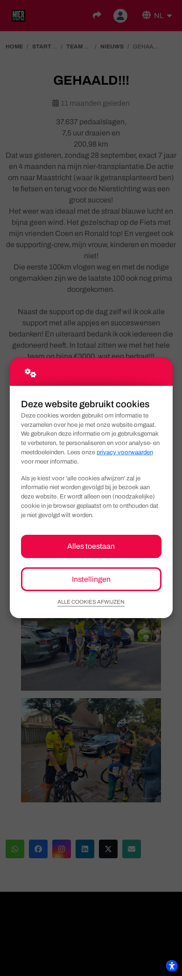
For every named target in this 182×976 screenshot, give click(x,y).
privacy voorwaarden (125, 452)
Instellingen (91, 579)
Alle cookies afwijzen (91, 602)
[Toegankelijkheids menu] (171, 965)
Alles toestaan (91, 546)
